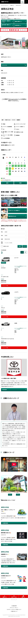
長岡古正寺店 (3, 280)
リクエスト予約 (5, 285)
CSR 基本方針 (14, 605)
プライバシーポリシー (14, 607)
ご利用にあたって (14, 611)
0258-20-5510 (4, 65)
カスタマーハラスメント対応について (14, 609)
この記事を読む (5, 523)
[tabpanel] (14, 40)
